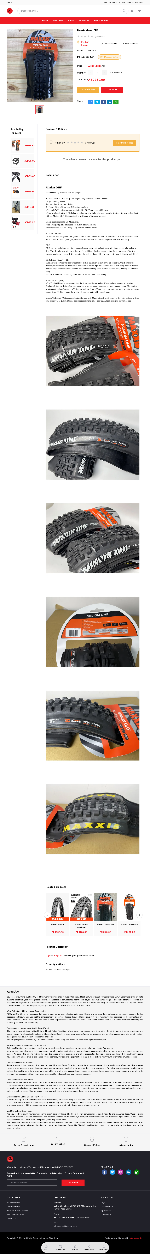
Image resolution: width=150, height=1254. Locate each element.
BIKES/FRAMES (14, 1202)
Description (52, 175)
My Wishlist (106, 1211)
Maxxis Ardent (58, 924)
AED (8, 2)
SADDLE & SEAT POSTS (18, 1211)
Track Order (106, 1214)
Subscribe (73, 1182)
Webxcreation (136, 1238)
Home (45, 20)
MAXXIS (92, 50)
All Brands (84, 20)
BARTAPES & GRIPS (15, 1214)
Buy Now (112, 90)
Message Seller (111, 57)
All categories (101, 20)
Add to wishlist (110, 43)
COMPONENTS (13, 1206)
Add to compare (130, 43)
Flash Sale (58, 20)
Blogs (71, 20)
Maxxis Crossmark (105, 924)
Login (48, 955)
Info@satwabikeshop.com (65, 1226)
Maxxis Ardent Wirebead (81, 926)
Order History (107, 1206)
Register (58, 955)
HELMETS (11, 1219)
